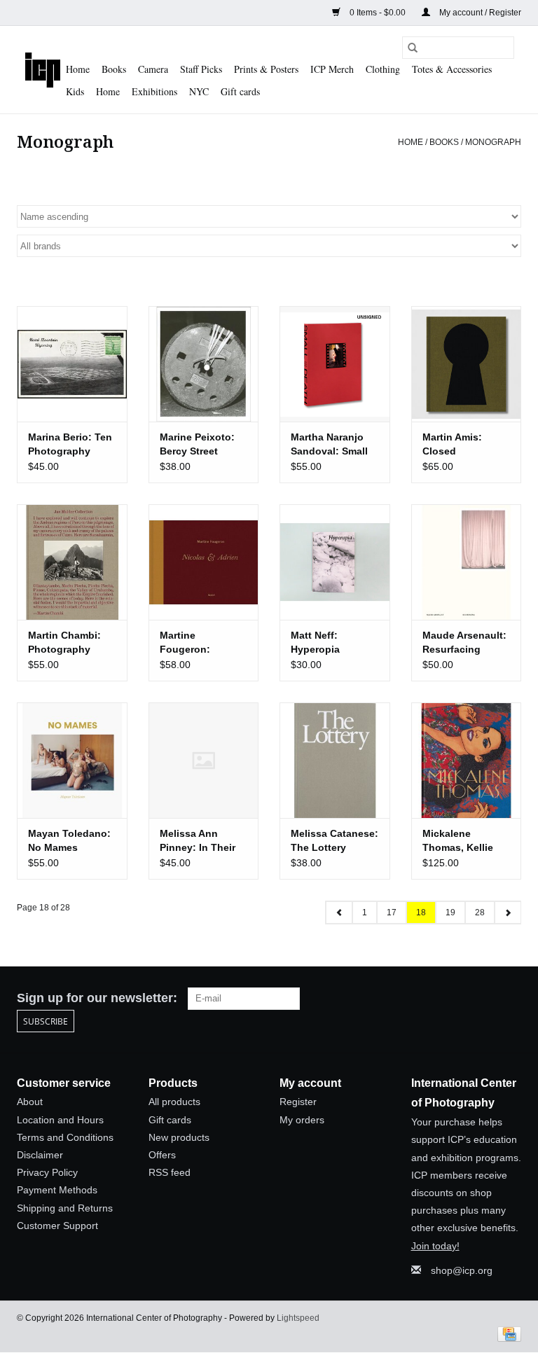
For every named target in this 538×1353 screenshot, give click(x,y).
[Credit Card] (506, 1333)
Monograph (493, 142)
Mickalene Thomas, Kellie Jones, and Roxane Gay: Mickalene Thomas (457, 841)
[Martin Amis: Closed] (466, 364)
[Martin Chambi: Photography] (72, 562)
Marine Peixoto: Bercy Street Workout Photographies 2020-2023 (197, 444)
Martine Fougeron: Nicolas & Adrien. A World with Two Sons (201, 643)
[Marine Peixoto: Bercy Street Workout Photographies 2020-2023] (204, 364)
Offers (162, 1154)
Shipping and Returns (65, 1208)
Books (114, 69)
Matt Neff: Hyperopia (315, 642)
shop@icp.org (461, 1270)
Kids (75, 91)
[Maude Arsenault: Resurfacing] (466, 562)
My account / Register (479, 13)
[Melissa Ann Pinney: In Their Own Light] (204, 760)
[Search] (412, 47)
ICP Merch (332, 69)
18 (421, 912)
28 (480, 912)
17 (391, 912)
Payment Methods (57, 1189)
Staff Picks (201, 69)
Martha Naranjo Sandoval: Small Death (329, 444)
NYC (199, 91)
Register (298, 1101)
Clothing (383, 69)
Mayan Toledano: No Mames (69, 840)
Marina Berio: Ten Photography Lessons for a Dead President (70, 444)
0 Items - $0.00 (377, 13)
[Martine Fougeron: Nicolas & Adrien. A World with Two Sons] (204, 562)
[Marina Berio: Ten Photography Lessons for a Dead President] (72, 364)
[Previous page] (339, 912)
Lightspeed (298, 1318)
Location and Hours (60, 1119)
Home (78, 69)
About (30, 1101)
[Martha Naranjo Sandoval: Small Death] (335, 364)
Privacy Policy (47, 1172)
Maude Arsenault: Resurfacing (464, 642)
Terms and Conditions (65, 1137)
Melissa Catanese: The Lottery (334, 840)
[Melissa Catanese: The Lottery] (335, 760)
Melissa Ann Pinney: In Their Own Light (197, 841)
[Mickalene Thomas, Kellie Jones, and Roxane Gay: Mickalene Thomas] (466, 760)
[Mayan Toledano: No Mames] (72, 760)
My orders (302, 1119)
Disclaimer (40, 1154)
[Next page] (507, 912)
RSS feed (170, 1172)
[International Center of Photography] (43, 69)
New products (179, 1137)
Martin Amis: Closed (452, 444)
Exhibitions (154, 91)
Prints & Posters (266, 69)
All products (174, 1101)
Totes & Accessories (452, 69)
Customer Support (57, 1225)
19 (450, 912)
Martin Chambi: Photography (64, 642)
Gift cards (240, 91)
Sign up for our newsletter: (97, 998)
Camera (153, 69)
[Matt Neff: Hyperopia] (335, 562)
